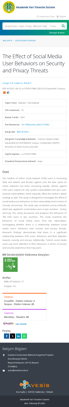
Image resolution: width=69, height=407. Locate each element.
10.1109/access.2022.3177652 (35, 124)
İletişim (49, 392)
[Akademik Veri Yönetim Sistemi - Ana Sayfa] (9, 7)
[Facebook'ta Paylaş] (6, 336)
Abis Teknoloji (31, 403)
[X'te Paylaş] (12, 336)
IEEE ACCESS (23, 131)
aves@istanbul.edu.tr (18, 370)
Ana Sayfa (7, 40)
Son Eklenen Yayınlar (25, 40)
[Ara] (63, 26)
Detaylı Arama (57, 32)
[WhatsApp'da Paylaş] (24, 336)
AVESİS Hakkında (36, 392)
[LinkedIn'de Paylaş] (18, 336)
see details (21, 323)
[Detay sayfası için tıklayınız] (10, 264)
